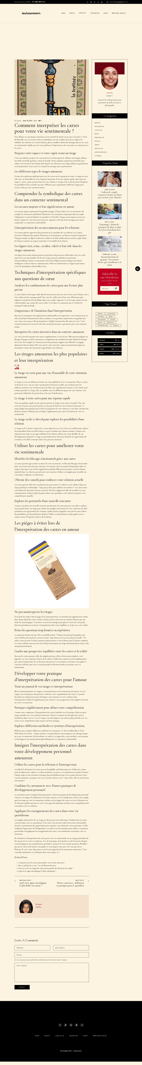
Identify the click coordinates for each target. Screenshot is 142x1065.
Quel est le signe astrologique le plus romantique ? (37, 871)
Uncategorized (101, 152)
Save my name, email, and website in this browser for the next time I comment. (41, 960)
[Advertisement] (71, 45)
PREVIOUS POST (25, 880)
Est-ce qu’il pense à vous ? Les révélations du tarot (37, 865)
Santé (97, 145)
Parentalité (99, 137)
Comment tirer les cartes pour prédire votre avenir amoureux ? (41, 863)
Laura (19, 121)
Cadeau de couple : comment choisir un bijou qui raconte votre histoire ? (110, 196)
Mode (97, 134)
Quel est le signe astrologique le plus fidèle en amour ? (33, 884)
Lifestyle (98, 130)
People (97, 141)
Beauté (97, 123)
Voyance (98, 156)
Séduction (99, 148)
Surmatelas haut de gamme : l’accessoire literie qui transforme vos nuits (109, 260)
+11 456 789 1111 (38, 2)
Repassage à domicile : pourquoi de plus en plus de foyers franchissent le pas (109, 228)
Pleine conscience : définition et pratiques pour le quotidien (70, 884)
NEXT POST (80, 880)
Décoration (99, 126)
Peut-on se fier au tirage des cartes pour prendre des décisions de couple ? (45, 868)
